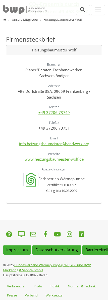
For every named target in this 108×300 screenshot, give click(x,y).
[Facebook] (45, 234)
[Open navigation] (98, 10)
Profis (38, 286)
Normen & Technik (82, 286)
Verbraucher (16, 286)
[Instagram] (69, 234)
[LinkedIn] (81, 234)
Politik (55, 286)
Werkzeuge (54, 295)
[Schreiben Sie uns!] (9, 234)
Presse (12, 295)
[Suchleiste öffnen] (83, 10)
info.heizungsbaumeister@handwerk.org (54, 143)
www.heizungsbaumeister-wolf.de (54, 159)
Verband (31, 295)
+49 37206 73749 (54, 112)
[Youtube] (57, 234)
